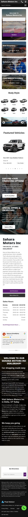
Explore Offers (9, 227)
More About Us (14, 295)
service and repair (9, 432)
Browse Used (14, 83)
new (18, 375)
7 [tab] (19, 168)
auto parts (15, 434)
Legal (18, 508)
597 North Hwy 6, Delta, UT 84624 (9, 511)
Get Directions (14, 291)
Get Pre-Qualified (9, 195)
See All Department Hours (11, 325)
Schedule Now (14, 67)
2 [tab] (11, 125)
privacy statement (9, 496)
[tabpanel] (14, 122)
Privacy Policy (4, 508)
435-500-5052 (4, 514)
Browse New (14, 50)
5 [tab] (18, 125)
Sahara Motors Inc (9, 1)
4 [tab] (16, 125)
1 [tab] (9, 125)
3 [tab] (10, 168)
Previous (7, 123)
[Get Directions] (26, 2)
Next (25, 123)
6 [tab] (17, 168)
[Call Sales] (22, 2)
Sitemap (12, 508)
